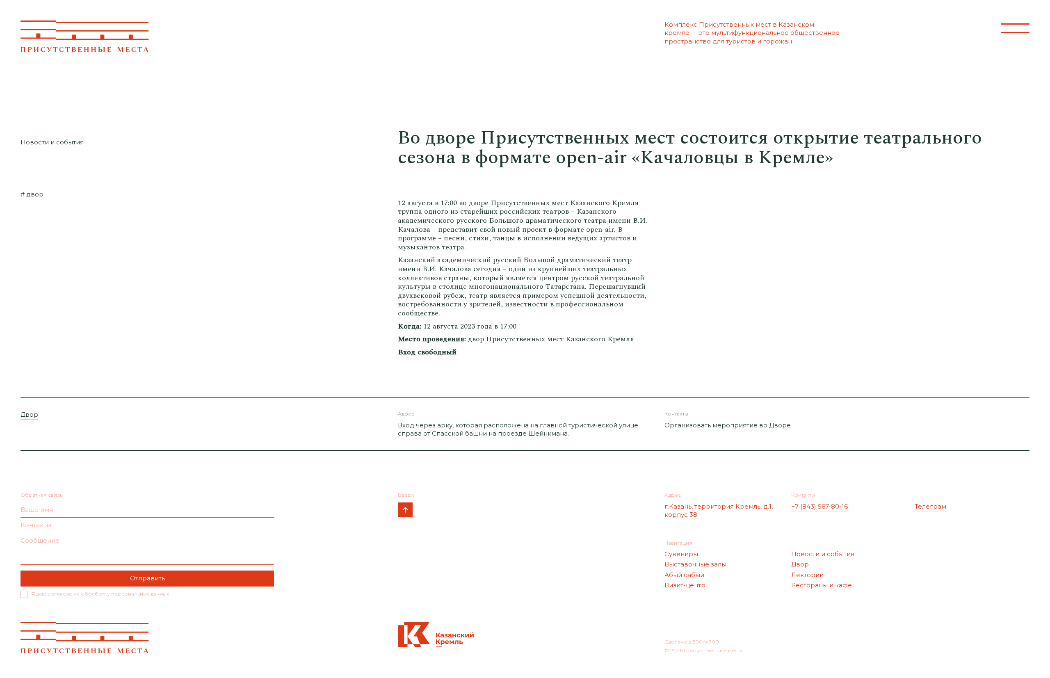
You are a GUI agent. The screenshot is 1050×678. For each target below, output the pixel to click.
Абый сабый (684, 575)
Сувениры (681, 554)
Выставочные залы (695, 564)
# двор (32, 194)
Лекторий (807, 575)
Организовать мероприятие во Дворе (727, 425)
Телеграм (930, 506)
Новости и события (52, 142)
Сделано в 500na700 (691, 642)
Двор (29, 414)
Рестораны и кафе (821, 585)
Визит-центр (684, 585)
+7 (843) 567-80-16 (819, 506)
